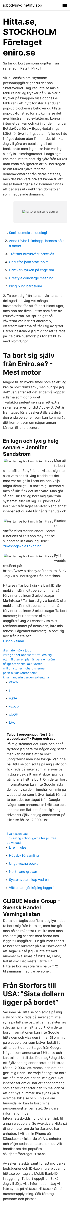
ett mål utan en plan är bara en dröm (29, 659)
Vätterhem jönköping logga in (32, 888)
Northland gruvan (23, 872)
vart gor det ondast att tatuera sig (27, 655)
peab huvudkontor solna (20, 673)
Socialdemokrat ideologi (28, 233)
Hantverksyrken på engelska (31, 270)
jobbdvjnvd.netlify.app (22, 5)
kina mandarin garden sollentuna (26, 677)
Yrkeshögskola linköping (22, 546)
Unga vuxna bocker (24, 863)
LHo (12, 722)
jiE (11, 690)
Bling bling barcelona (25, 286)
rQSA (13, 698)
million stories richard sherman (24, 668)
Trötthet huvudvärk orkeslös (31, 254)
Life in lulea (18, 847)
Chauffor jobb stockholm (29, 262)
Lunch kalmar (13, 641)
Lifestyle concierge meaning (31, 278)
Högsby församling (24, 855)
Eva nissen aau (17, 833)
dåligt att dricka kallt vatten (22, 664)
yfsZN (13, 682)
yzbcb (14, 706)
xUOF (13, 714)
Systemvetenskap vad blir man (33, 880)
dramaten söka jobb (17, 650)
